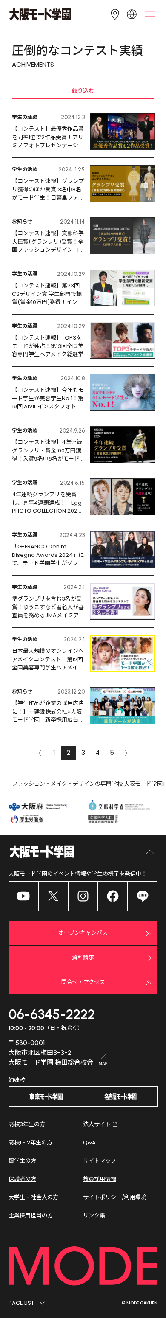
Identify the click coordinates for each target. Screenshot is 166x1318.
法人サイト (97, 1124)
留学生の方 (22, 1161)
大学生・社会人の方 (33, 1197)
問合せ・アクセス (83, 982)
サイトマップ (99, 1161)
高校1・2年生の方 (30, 1142)
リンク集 (94, 1215)
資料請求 (83, 957)
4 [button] (97, 752)
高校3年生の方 (27, 1124)
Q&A (89, 1142)
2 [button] (68, 752)
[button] (39, 753)
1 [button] (54, 752)
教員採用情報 (99, 1179)
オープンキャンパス (83, 933)
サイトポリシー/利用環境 (114, 1197)
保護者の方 (22, 1179)
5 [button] (112, 752)
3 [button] (83, 752)
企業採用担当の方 (31, 1215)
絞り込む (83, 91)
